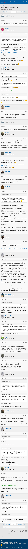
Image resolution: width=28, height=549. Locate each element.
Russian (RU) (5, 540)
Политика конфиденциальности (8, 543)
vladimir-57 (8, 294)
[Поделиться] (24, 21)
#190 (26, 241)
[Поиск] (26, 1)
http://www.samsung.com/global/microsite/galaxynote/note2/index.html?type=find (14, 51)
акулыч (7, 337)
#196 (26, 378)
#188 (26, 176)
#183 (26, 73)
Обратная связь (4, 542)
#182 (26, 34)
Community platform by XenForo (13, 547)
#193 (26, 321)
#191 (26, 259)
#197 (26, 415)
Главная (24, 543)
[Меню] (2, 2)
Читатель (8, 152)
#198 (26, 433)
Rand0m (7, 15)
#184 (26, 111)
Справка (19, 543)
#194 (26, 342)
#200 (26, 500)
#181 (26, 20)
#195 (26, 360)
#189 (26, 191)
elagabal (7, 171)
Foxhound (8, 254)
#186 (26, 138)
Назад (8, 11)
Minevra (7, 186)
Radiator (7, 133)
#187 (26, 158)
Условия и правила (13, 542)
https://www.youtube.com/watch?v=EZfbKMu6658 (14, 248)
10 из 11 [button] (14, 11)
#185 (26, 126)
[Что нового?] (23, 1)
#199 (26, 473)
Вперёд (19, 11)
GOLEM (7, 28)
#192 (26, 299)
